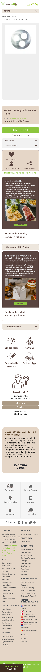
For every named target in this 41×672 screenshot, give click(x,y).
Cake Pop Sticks (7, 626)
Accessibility (6, 590)
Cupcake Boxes (7, 612)
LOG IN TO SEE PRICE (20, 130)
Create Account (7, 563)
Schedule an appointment (29, 534)
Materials (24, 572)
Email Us (20, 407)
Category (24, 641)
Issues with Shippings (28, 590)
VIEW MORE (20, 225)
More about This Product (18, 247)
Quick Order (6, 579)
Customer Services (27, 582)
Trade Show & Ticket (28, 593)
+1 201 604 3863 (10, 542)
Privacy (4, 601)
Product (23, 638)
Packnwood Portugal (30, 619)
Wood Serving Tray (8, 620)
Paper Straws (6, 609)
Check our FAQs (20, 414)
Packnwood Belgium (29, 630)
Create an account (20, 135)
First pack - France (29, 614)
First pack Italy (27, 611)
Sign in (11, 668)
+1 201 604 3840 (10, 539)
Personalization (7, 585)
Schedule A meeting (27, 588)
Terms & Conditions (8, 599)
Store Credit (6, 577)
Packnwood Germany (30, 622)
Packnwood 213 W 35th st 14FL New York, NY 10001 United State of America (9, 550)
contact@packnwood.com (11, 537)
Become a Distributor (8, 588)
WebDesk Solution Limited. (25, 670)
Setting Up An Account (28, 596)
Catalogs (24, 561)
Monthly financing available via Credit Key (20, 173)
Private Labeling (7, 582)
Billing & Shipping (7, 636)
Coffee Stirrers (7, 628)
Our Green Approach (28, 558)
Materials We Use (26, 555)
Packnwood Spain (29, 617)
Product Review (13, 326)
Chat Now (20, 403)
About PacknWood (27, 550)
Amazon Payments (8, 639)
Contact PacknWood (8, 534)
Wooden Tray (6, 623)
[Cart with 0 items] (37, 4)
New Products (25, 566)
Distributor (24, 585)
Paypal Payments (7, 642)
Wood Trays (6, 615)
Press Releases (26, 569)
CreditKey (5, 644)
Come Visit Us (25, 542)
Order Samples (26, 552)
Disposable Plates (8, 617)
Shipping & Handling (8, 574)
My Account (6, 566)
